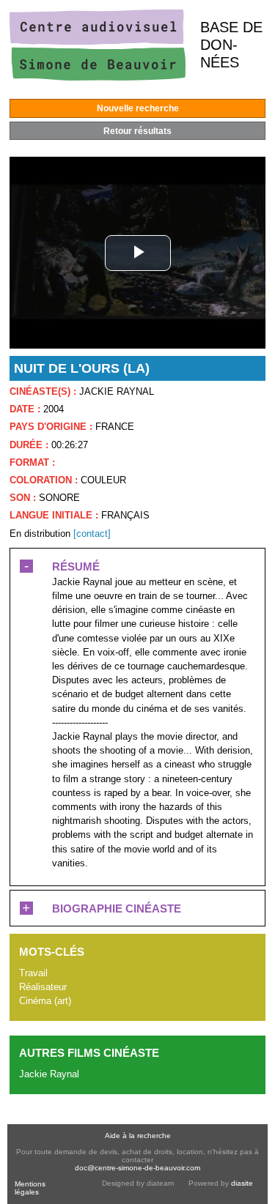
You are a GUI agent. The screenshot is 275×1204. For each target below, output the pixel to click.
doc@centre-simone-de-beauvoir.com (137, 1168)
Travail (33, 972)
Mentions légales (30, 1188)
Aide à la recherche (138, 1135)
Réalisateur (43, 986)
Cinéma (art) (45, 1000)
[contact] (92, 533)
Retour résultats (137, 131)
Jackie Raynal (49, 1074)
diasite (242, 1183)
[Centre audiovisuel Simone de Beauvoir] (98, 77)
